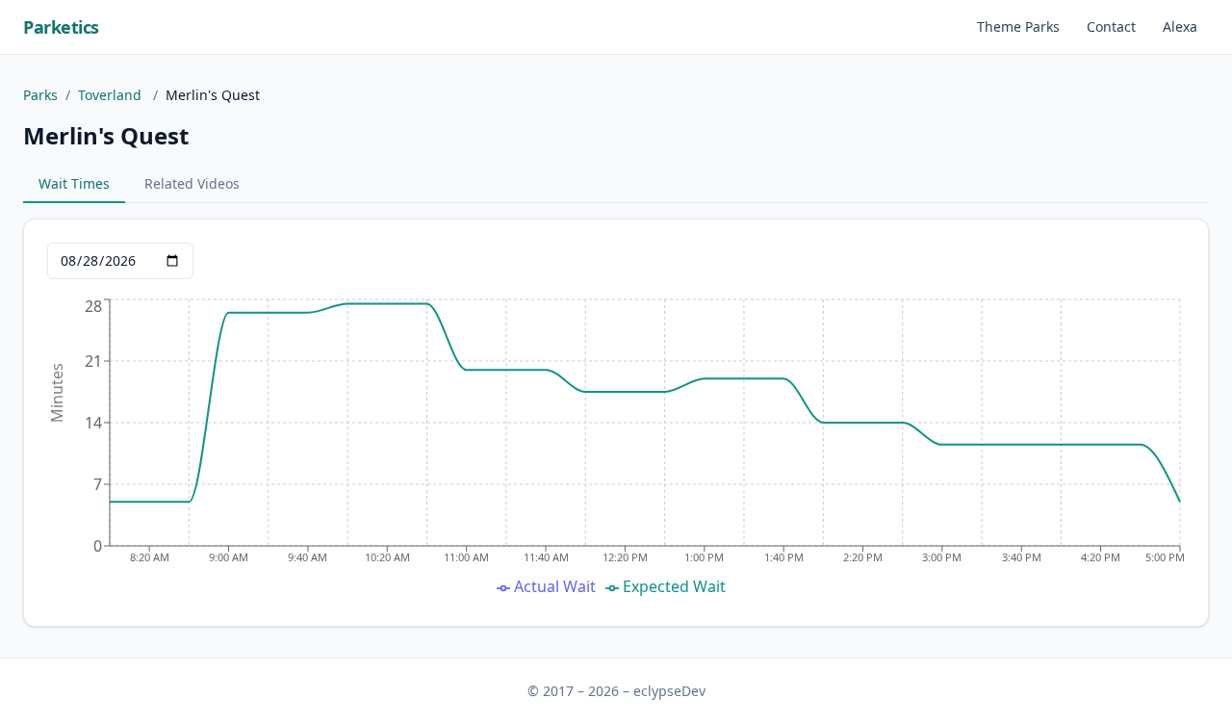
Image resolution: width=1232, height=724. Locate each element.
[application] (616, 449)
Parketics (61, 27)
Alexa (1180, 26)
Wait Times (74, 183)
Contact (1111, 26)
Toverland (111, 95)
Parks (40, 95)
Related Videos (192, 183)
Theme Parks (1018, 26)
